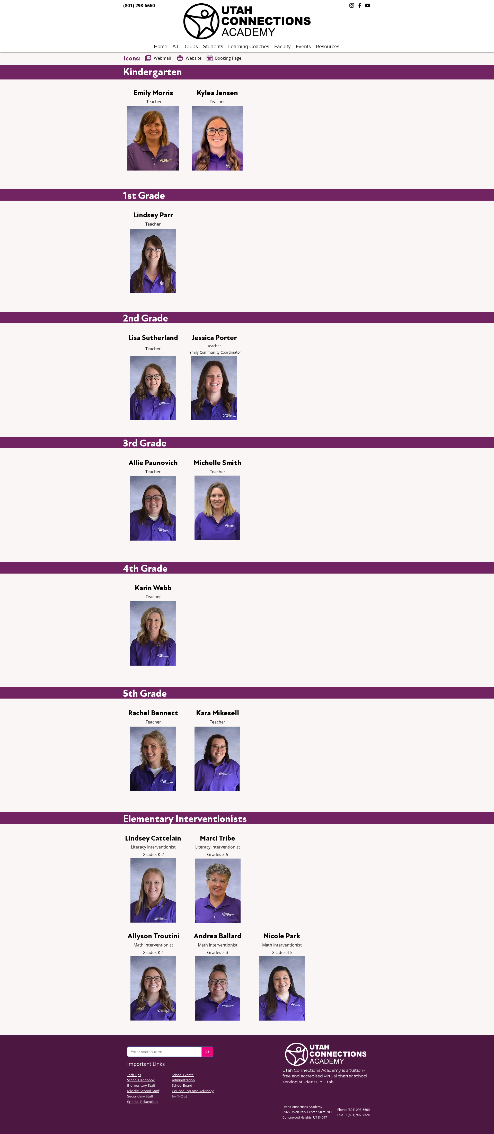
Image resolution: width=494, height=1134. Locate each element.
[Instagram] (352, 5)
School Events (183, 1075)
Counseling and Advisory (193, 1091)
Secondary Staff (140, 1096)
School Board (182, 1085)
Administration (183, 1080)
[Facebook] (360, 5)
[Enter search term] (207, 1052)
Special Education (142, 1102)
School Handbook (141, 1080)
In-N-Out (179, 1096)
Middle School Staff (143, 1091)
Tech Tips (134, 1075)
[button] (213, 46)
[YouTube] (368, 5)
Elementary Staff (141, 1085)
